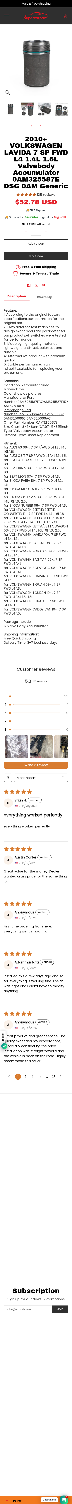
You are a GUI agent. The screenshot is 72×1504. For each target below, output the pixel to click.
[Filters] (8, 778)
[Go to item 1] (16, 746)
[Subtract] (26, 232)
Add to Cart (36, 244)
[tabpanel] (36, 475)
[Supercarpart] (35, 16)
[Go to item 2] (41, 746)
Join (60, 1309)
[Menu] (6, 15)
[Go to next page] (62, 1077)
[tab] (17, 297)
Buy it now (36, 256)
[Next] (41, 126)
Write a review (36, 765)
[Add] (46, 232)
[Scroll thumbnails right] (64, 747)
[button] (65, 15)
